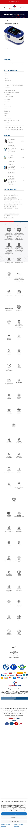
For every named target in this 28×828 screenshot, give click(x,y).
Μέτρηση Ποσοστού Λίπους (10, 206)
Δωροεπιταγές (7, 102)
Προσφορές (7, 99)
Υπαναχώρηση (5, 711)
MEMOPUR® (8, 80)
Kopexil (16, 195)
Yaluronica (7, 111)
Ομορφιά (6, 113)
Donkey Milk (7, 195)
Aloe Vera (6, 193)
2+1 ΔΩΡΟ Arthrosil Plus (11, 157)
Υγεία (5, 115)
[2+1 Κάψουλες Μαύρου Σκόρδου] (5, 141)
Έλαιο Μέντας (7, 199)
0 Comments (8, 48)
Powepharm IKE (11, 718)
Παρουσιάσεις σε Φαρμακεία (17, 713)
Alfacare (6, 73)
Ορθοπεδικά (7, 210)
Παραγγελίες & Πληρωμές (19, 710)
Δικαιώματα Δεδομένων (22, 708)
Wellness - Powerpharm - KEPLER (14, 129)
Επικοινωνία (20, 715)
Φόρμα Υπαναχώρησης (13, 711)
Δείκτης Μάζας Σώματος (16, 199)
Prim (6, 82)
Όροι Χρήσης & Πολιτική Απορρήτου (5, 825)
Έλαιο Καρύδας (14, 197)
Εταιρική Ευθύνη (22, 711)
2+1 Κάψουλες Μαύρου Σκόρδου (11, 141)
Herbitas (7, 87)
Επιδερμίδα (6, 204)
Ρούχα (12, 210)
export (6, 108)
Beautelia (12, 193)
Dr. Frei (7, 122)
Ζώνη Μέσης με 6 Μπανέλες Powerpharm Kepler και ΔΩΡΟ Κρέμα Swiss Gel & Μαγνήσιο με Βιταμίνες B (11, 168)
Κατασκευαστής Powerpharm (16, 204)
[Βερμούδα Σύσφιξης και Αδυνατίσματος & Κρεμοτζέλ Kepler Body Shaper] (5, 149)
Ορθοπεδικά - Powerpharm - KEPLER (14, 125)
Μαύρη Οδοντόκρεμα (8, 208)
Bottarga (20, 193)
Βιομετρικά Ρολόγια (9, 90)
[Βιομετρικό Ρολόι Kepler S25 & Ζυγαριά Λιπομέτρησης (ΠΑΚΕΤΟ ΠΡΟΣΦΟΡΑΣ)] (5, 180)
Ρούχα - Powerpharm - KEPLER (13, 127)
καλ (5, 104)
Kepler (12, 195)
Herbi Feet (7, 76)
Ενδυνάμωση (7, 118)
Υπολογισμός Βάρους (8, 217)
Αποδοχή (14, 814)
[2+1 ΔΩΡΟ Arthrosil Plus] (5, 157)
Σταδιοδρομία (7, 713)
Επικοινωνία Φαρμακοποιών (11, 715)
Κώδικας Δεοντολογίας (8, 710)
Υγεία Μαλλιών (7, 215)
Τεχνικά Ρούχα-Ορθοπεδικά (11, 120)
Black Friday (7, 106)
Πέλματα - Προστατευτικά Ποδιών (14, 85)
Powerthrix (6, 197)
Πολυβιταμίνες (9, 96)
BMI (16, 193)
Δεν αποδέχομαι (14, 817)
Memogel (7, 78)
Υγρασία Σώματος (15, 215)
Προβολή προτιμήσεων (14, 821)
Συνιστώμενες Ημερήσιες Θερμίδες (12, 213)
